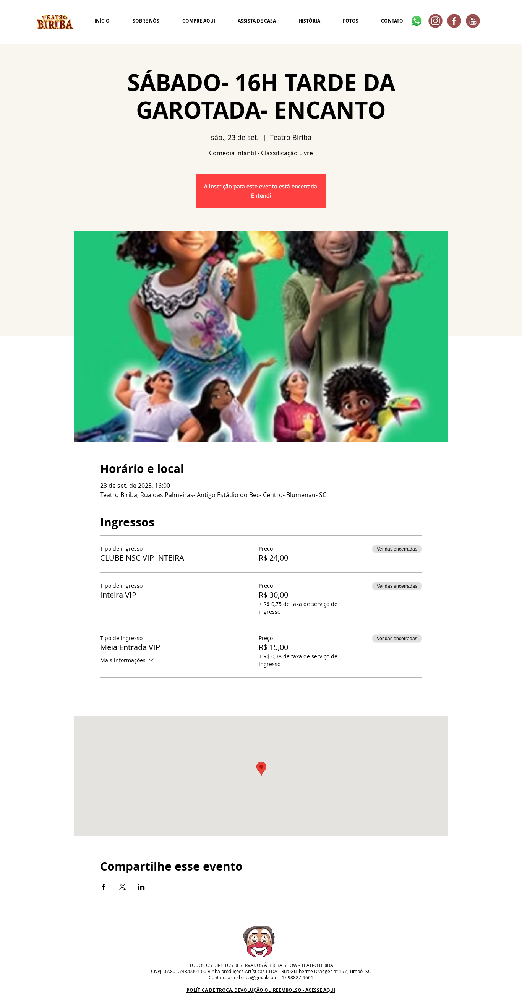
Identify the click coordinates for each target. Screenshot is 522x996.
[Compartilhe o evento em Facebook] (103, 887)
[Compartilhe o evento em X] (122, 887)
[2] (454, 20)
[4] (435, 20)
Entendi (261, 195)
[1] (472, 20)
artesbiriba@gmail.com (252, 977)
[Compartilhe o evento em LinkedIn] (141, 887)
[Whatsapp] (416, 20)
